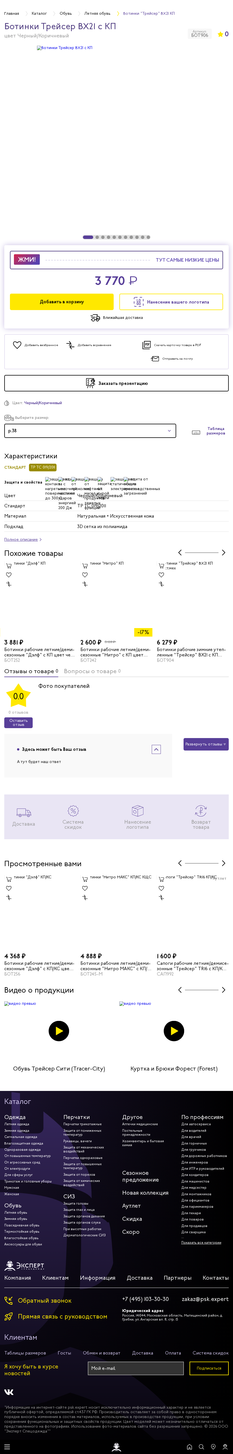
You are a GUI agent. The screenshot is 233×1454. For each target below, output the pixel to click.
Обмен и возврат (101, 1353)
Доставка (140, 1278)
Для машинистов (195, 1181)
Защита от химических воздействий (81, 1183)
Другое (132, 1117)
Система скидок (211, 1353)
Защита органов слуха (82, 1222)
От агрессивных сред (22, 1162)
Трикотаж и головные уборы (28, 1181)
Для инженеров (194, 1162)
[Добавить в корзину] (8, 565)
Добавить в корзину (62, 301)
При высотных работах (82, 1229)
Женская (11, 1194)
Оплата (173, 1353)
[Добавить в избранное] (8, 574)
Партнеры (178, 1278)
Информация (97, 1278)
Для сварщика (193, 1232)
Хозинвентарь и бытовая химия (143, 1143)
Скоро (131, 1232)
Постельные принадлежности (136, 1132)
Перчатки (76, 1117)
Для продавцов (194, 1226)
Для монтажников (196, 1194)
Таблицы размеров (25, 1353)
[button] (88, 237)
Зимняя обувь (15, 1218)
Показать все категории (201, 1242)
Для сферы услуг (18, 1175)
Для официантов (195, 1200)
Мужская (11, 1187)
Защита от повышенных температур (82, 1166)
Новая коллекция (145, 1193)
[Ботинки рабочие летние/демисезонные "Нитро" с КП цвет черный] (116, 599)
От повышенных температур (27, 1156)
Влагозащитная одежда (23, 1143)
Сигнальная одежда (20, 1137)
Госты (64, 1353)
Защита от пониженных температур (82, 1132)
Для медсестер (194, 1187)
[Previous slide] (180, 553)
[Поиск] (201, 1447)
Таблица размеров (216, 431)
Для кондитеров (195, 1175)
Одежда (15, 1117)
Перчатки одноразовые (83, 1158)
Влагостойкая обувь (21, 1238)
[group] (116, 142)
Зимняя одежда (16, 1130)
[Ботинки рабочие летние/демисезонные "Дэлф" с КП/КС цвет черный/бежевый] (40, 912)
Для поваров (192, 1219)
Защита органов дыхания (84, 1216)
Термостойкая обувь (21, 1231)
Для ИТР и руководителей (202, 1168)
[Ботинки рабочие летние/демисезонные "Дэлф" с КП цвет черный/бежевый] (40, 599)
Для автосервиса (196, 1124)
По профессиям (202, 1117)
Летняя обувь (15, 1212)
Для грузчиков (193, 1149)
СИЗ (69, 1196)
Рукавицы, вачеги (77, 1141)
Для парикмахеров (197, 1206)
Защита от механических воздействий (83, 1149)
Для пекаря (191, 1213)
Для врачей (191, 1137)
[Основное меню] (7, 1446)
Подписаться (209, 1368)
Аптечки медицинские (140, 1124)
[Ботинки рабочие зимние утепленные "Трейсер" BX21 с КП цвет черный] (193, 599)
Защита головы (75, 1203)
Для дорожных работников (204, 1156)
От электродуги (17, 1168)
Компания (17, 1278)
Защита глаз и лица (79, 1209)
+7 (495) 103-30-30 (145, 1299)
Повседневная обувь (21, 1225)
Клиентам (55, 1278)
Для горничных (194, 1143)
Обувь (13, 1205)
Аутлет (131, 1206)
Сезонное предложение (140, 1176)
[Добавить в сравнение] (8, 583)
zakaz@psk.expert (205, 1299)
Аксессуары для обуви (23, 1244)
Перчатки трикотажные (82, 1124)
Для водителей (193, 1130)
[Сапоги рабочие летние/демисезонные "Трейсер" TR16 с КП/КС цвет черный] (193, 912)
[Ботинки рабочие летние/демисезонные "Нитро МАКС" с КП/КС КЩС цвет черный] (116, 912)
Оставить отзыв (18, 722)
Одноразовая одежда (22, 1149)
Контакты (216, 1278)
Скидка (132, 1219)
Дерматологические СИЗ (84, 1235)
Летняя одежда (16, 1124)
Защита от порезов (79, 1174)
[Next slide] (224, 553)
